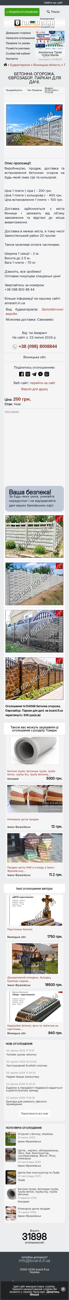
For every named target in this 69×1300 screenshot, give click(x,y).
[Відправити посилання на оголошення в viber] (27, 375)
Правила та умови (18, 43)
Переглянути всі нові (34, 1113)
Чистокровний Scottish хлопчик (26, 1065)
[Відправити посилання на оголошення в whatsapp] (46, 375)
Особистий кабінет (18, 53)
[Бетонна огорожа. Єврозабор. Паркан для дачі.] (34, 122)
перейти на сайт (42, 383)
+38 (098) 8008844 (38, 346)
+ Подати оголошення (22, 12)
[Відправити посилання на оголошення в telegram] (34, 375)
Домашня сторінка (18, 32)
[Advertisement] (34, 448)
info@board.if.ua (34, 1261)
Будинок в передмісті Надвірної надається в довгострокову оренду (34, 1089)
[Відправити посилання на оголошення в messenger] (41, 375)
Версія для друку (34, 389)
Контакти (12, 58)
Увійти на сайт (53, 2)
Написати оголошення (20, 38)
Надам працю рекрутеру (22, 1076)
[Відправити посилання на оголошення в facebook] (21, 375)
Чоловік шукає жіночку (21, 1054)
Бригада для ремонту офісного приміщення (26, 1103)
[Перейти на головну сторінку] (6, 65)
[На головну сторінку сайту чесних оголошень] (34, 26)
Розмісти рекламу (18, 48)
